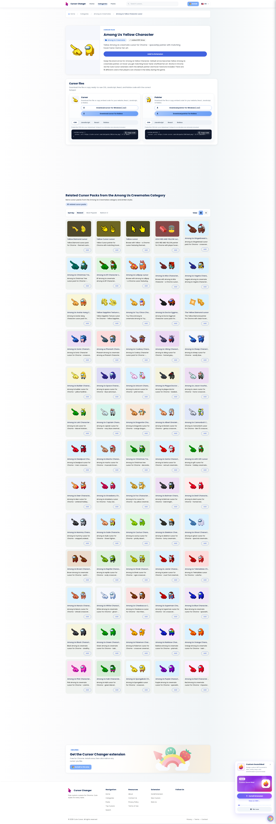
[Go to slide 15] (259, 805)
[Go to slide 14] (257, 805)
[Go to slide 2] (240, 805)
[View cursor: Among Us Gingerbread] (196, 236)
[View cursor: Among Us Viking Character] (167, 346)
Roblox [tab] (106, 122)
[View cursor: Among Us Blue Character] (196, 603)
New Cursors (155, 798)
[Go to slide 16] (260, 805)
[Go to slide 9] (250, 805)
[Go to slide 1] (238, 805)
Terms (196, 819)
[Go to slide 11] (253, 805)
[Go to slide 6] (246, 805)
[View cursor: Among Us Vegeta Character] (196, 273)
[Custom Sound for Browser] (254, 784)
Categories (102, 4)
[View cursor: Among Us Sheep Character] (196, 346)
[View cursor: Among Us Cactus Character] (138, 530)
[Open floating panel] (270, 818)
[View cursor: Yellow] (138, 236)
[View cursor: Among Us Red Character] (196, 676)
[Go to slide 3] (242, 805)
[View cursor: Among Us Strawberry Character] (108, 493)
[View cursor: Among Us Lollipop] (138, 273)
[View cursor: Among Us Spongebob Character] (138, 676)
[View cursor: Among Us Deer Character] (79, 493)
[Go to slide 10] (252, 805)
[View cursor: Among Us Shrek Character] (138, 566)
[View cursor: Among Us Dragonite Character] (138, 420)
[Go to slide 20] (266, 805)
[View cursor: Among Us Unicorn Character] (138, 383)
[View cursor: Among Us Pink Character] (79, 676)
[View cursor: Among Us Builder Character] (79, 383)
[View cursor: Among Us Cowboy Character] (138, 346)
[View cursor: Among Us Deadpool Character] (79, 456)
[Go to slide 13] (256, 805)
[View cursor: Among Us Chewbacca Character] (138, 603)
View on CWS (253, 801)
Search (108, 810)
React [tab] (96, 122)
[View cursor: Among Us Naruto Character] (79, 603)
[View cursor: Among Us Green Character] (108, 640)
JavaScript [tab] (85, 122)
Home (91, 4)
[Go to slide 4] (243, 805)
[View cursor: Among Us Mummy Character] (79, 530)
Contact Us (132, 798)
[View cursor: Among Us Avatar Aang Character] (79, 310)
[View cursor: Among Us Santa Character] (167, 456)
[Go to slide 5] (245, 805)
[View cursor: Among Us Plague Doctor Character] (167, 383)
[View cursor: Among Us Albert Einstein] (167, 420)
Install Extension (157, 794)
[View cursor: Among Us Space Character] (108, 383)
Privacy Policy (133, 802)
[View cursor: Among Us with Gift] (196, 456)
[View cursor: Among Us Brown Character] (79, 566)
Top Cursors (110, 806)
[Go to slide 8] (249, 805)
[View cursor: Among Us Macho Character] (108, 456)
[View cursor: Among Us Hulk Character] (108, 676)
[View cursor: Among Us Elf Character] (108, 273)
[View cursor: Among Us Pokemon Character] (138, 640)
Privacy (189, 819)
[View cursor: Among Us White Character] (108, 603)
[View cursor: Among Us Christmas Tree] (79, 273)
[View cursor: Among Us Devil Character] (196, 493)
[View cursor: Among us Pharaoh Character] (108, 346)
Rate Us (154, 802)
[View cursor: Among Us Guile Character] (108, 530)
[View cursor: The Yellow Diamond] (196, 310)
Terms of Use (133, 806)
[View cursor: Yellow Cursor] (108, 236)
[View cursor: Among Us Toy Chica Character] (138, 310)
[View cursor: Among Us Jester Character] (167, 566)
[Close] (270, 762)
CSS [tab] (75, 122)
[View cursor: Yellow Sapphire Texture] (108, 310)
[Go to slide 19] (264, 805)
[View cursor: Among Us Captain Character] (108, 420)
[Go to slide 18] (263, 805)
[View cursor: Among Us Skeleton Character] (167, 530)
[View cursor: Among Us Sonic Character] (79, 346)
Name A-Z (104, 213)
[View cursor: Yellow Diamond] (79, 236)
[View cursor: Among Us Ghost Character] (196, 530)
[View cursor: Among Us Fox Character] (138, 493)
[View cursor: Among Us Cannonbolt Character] (196, 420)
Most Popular (91, 213)
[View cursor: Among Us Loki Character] (79, 420)
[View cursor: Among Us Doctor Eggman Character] (167, 310)
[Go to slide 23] (270, 805)
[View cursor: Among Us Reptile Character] (108, 566)
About (130, 794)
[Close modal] (162, 398)
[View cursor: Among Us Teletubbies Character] (196, 566)
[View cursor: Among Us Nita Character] (167, 273)
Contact (205, 819)
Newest (80, 213)
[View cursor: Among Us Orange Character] (196, 640)
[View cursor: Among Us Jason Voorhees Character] (196, 383)
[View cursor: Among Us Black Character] (79, 640)
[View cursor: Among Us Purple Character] (167, 676)
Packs (113, 4)
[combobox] (152, 4)
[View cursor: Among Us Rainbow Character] (167, 640)
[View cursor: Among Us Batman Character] (167, 493)
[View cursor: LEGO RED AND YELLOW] (167, 236)
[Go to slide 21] (267, 805)
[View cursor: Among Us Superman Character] (167, 603)
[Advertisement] (138, 168)
